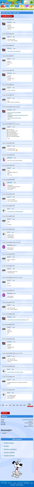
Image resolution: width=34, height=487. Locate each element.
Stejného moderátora (10, 449)
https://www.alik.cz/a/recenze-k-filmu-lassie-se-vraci (17, 115)
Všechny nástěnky (9, 452)
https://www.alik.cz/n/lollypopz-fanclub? (15, 211)
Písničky (31, 482)
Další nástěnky (17, 439)
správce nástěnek (28, 426)
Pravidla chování (26, 482)
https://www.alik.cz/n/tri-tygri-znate (14, 117)
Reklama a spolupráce (19, 484)
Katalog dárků (13, 484)
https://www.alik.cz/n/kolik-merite (13, 51)
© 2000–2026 (4, 482)
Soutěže (6, 446)
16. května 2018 (25, 419)
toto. (16, 271)
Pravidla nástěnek (9, 455)
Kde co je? (10, 482)
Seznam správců (20, 482)
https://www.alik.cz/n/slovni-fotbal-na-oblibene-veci (17, 319)
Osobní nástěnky (9, 443)
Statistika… (5, 413)
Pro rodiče (14, 482)
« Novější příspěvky (7, 16)
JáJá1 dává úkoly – (10, 12)
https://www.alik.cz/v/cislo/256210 (14, 112)
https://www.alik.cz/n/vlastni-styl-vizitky (15, 372)
